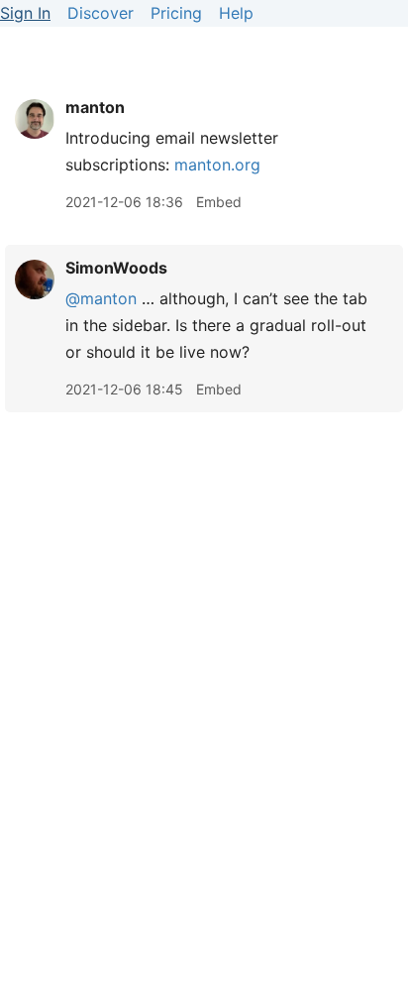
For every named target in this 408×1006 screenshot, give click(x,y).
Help (236, 13)
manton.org (217, 164)
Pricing (176, 13)
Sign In (25, 13)
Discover (100, 13)
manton (95, 107)
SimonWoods (116, 268)
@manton (101, 298)
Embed (219, 201)
